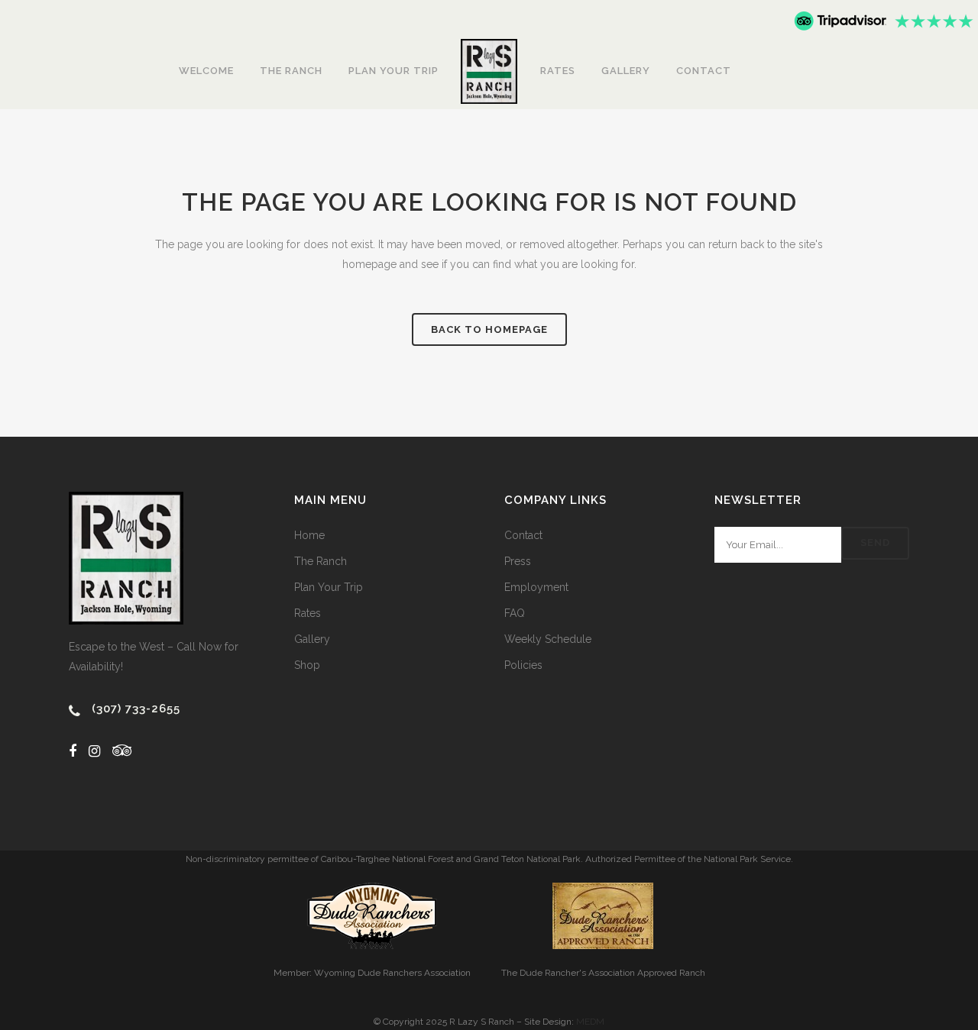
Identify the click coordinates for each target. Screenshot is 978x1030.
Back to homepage (489, 329)
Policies (523, 665)
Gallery (312, 639)
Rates (307, 613)
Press (517, 561)
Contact (523, 535)
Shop (307, 665)
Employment (536, 587)
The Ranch (320, 561)
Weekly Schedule (547, 639)
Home (309, 535)
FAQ (514, 613)
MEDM (590, 1021)
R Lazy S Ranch (481, 1021)
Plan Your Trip (328, 587)
